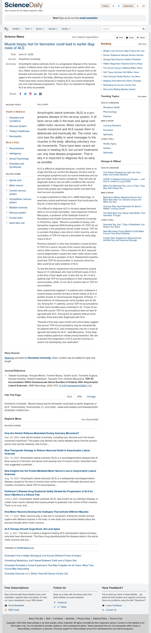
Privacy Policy (83, 618)
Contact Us (111, 609)
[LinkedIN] (35, 94)
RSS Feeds (14, 609)
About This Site (36, 618)
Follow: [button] (105, 5)
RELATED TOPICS (13, 104)
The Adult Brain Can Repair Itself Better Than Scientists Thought (124, 214)
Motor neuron (16, 185)
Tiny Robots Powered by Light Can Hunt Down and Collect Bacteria (122, 173)
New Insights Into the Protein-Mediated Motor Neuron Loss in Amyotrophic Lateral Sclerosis (50, 472)
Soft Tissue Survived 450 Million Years (121, 72)
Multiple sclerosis (18, 207)
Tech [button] (27, 28)
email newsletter (89, 18)
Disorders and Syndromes (16, 165)
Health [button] (16, 28)
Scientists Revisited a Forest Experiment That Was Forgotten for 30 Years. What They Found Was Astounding (49, 567)
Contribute (58, 618)
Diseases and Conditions (16, 119)
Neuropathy (15, 136)
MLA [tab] (69, 396)
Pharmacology (110, 111)
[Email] (40, 94)
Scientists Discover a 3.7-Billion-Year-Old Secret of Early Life (36, 573)
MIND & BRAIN (107, 120)
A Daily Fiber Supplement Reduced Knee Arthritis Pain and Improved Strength (122, 239)
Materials (9, 357)
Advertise (70, 618)
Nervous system (17, 212)
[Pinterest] (30, 94)
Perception (108, 129)
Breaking (106, 43)
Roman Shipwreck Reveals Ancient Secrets (123, 55)
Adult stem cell (17, 223)
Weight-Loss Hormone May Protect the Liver (124, 50)
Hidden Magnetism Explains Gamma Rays (123, 63)
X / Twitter (62, 606)
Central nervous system (17, 192)
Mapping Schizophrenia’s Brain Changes (122, 80)
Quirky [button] (65, 28)
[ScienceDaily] (24, 5)
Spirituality (108, 134)
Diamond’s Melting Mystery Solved (119, 89)
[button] (120, 37)
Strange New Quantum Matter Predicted (122, 59)
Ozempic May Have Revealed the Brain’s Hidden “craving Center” (122, 207)
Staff (48, 618)
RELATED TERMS (13, 174)
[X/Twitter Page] (119, 6)
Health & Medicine (15, 111)
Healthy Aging (109, 143)
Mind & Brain (12, 142)
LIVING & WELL (107, 139)
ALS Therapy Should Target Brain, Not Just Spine (32, 529)
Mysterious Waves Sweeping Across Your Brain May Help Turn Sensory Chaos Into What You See (122, 199)
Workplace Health (111, 107)
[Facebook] (20, 94)
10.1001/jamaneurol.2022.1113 (75, 385)
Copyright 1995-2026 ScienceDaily (22, 622)
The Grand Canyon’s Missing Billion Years (122, 67)
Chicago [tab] (91, 396)
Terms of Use (116, 618)
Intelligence (15, 153)
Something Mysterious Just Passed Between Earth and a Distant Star (41, 560)
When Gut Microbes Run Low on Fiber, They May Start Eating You (124, 186)
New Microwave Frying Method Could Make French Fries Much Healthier (123, 232)
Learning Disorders (112, 125)
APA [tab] (79, 396)
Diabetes (107, 116)
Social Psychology (19, 158)
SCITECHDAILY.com (25, 548)
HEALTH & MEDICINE (110, 102)
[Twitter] (25, 94)
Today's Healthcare (19, 131)
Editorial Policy (100, 618)
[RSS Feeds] (138, 6)
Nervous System (18, 126)
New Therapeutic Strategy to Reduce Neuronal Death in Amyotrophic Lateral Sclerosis (47, 452)
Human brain (16, 217)
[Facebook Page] (113, 6)
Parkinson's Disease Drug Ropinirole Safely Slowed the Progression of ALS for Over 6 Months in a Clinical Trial (49, 493)
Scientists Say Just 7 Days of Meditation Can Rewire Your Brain (124, 225)
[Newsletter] (143, 6)
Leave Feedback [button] (114, 605)
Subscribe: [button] (128, 5)
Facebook (62, 602)
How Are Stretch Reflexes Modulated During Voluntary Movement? (42, 433)
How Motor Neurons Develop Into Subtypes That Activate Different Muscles (46, 511)
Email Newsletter (16, 605)
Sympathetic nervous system (20, 200)
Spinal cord (15, 180)
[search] (143, 28)
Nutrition (107, 148)
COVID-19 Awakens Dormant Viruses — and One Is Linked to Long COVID (124, 180)
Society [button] (52, 28)
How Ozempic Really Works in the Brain (121, 76)
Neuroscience (16, 148)
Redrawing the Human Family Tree (119, 84)
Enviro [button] (39, 28)
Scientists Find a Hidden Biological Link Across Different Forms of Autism (43, 555)
